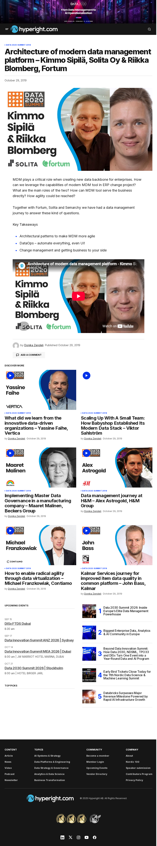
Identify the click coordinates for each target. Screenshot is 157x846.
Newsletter (11, 780)
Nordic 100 (132, 761)
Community (94, 749)
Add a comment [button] (31, 354)
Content (11, 749)
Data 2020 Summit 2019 (18, 45)
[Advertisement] (78, 11)
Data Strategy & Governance (51, 768)
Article (9, 755)
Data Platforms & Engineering (52, 761)
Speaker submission (138, 768)
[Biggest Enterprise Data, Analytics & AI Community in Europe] (89, 632)
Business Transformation (49, 780)
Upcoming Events (96, 768)
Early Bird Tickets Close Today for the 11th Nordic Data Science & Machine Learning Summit (127, 675)
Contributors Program (139, 774)
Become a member (97, 755)
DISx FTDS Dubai (18, 624)
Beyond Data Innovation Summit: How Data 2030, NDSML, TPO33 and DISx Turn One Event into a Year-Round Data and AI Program (126, 654)
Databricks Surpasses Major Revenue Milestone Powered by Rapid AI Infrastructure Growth (125, 696)
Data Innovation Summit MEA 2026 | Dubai (38, 651)
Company (132, 749)
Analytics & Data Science (49, 774)
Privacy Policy (134, 780)
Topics (38, 749)
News (8, 761)
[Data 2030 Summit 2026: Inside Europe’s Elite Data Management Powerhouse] (89, 611)
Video (8, 768)
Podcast (9, 774)
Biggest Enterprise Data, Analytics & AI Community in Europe (126, 632)
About (129, 755)
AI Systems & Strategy (47, 755)
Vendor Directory (96, 774)
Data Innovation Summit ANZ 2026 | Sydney (39, 640)
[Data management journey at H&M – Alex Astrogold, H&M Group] (116, 467)
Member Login (95, 761)
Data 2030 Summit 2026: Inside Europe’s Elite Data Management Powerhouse (125, 611)
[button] (7, 29)
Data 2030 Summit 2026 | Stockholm (34, 668)
